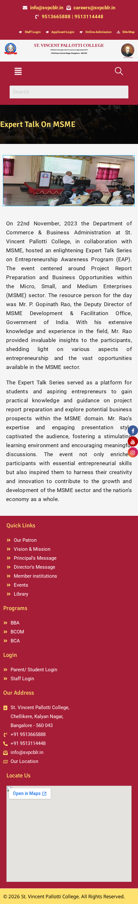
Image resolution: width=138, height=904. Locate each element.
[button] (18, 72)
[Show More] (68, 180)
